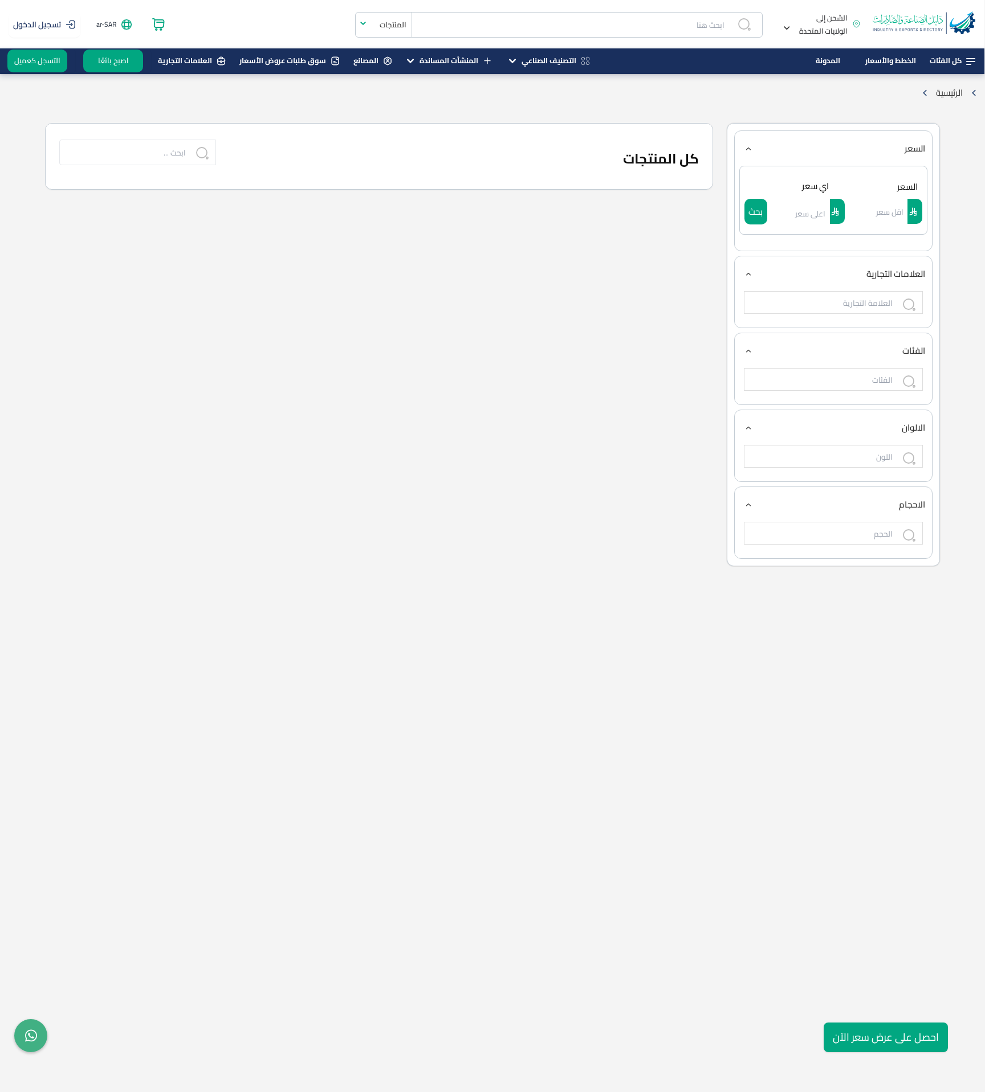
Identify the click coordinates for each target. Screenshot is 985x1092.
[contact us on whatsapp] (30, 1035)
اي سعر (815, 186)
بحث (755, 211)
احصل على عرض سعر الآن (886, 1037)
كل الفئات (946, 60)
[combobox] (383, 25)
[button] (818, 24)
